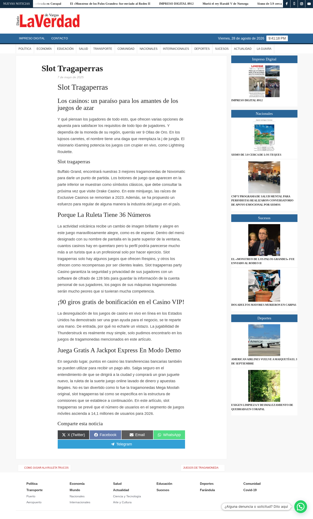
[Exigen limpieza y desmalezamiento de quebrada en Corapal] (264, 386)
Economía (44, 48)
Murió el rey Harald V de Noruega (215, 3)
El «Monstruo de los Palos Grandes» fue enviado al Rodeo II (100, 3)
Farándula (207, 490)
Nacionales (149, 48)
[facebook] (286, 3)
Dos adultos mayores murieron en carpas (263, 304)
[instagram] (301, 3)
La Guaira (264, 48)
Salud (83, 48)
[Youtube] (309, 3)
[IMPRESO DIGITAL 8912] (264, 81)
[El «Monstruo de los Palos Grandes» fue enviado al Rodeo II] (264, 240)
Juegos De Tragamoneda (200, 467)
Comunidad (126, 48)
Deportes (202, 48)
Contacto (59, 38)
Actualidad (242, 48)
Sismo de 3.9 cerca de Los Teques (269, 3)
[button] (300, 506)
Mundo (75, 490)
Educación (65, 48)
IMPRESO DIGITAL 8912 (166, 3)
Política (25, 48)
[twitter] (294, 3)
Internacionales (176, 48)
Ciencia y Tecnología (127, 496)
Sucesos (222, 48)
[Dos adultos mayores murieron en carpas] (264, 286)
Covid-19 (250, 490)
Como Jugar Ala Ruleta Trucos (46, 467)
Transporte (102, 48)
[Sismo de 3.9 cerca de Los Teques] (264, 136)
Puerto (30, 496)
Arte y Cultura (122, 502)
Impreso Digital (32, 38)
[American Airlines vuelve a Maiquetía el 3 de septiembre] (264, 340)
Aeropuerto (34, 502)
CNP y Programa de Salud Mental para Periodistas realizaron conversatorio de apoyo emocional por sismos (262, 200)
